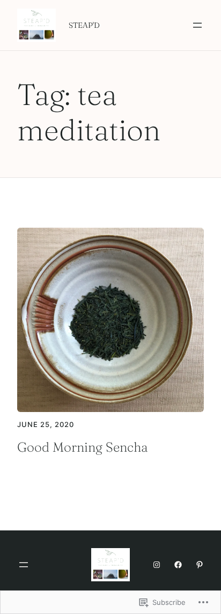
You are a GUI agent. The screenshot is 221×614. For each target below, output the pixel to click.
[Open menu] (197, 25)
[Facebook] (178, 564)
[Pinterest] (199, 564)
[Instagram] (156, 564)
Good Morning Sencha (82, 447)
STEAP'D (84, 25)
